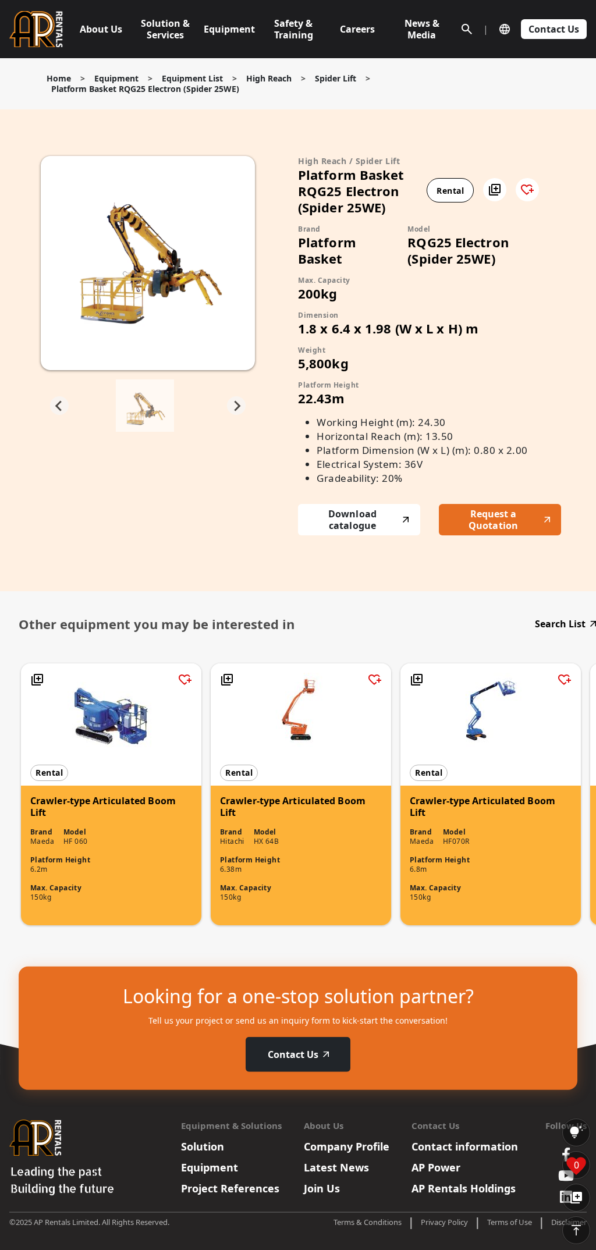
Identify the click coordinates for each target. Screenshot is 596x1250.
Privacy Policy (444, 1222)
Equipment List (192, 78)
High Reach (269, 78)
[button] (494, 189)
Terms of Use (509, 1222)
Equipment (116, 78)
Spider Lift (335, 78)
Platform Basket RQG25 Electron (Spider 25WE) (145, 88)
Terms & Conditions (368, 1222)
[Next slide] (236, 405)
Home (59, 78)
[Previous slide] (59, 405)
